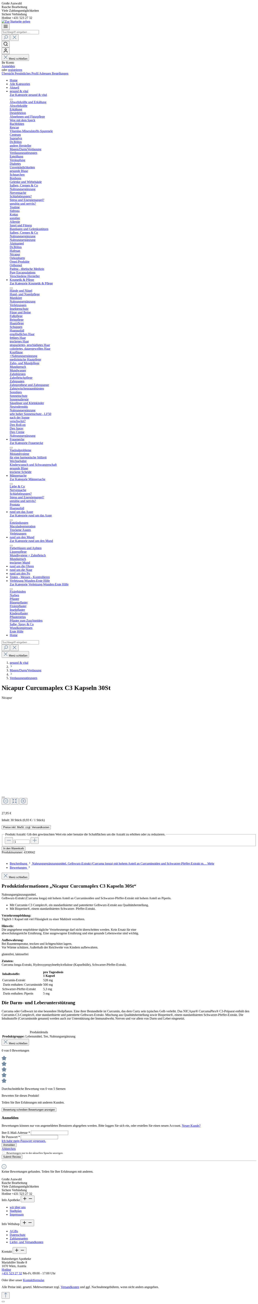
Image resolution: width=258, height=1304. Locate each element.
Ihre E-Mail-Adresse (16, 1132)
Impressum (17, 1214)
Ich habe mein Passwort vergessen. (24, 1141)
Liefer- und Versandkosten (26, 1242)
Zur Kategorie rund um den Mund (31, 541)
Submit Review (12, 1156)
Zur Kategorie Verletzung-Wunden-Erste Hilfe (39, 584)
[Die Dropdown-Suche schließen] (14, 37)
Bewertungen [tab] (19, 867)
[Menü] (6, 26)
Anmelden (8, 66)
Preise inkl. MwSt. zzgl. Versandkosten (26, 827)
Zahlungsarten (19, 1238)
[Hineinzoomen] (23, 801)
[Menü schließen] (11, 99)
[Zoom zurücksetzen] (14, 801)
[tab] (112, 863)
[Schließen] (3, 797)
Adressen (45, 73)
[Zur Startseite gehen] (16, 21)
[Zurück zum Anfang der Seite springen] (6, 1295)
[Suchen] (6, 37)
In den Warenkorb (13, 848)
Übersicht (8, 73)
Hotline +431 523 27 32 (12, 1271)
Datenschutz (17, 1235)
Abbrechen (9, 1148)
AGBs (14, 1231)
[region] (129, 758)
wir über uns (18, 1207)
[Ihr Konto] (6, 51)
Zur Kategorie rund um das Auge (31, 515)
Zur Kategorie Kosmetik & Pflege (31, 283)
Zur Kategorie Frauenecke (26, 443)
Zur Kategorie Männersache (27, 479)
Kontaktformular (33, 1280)
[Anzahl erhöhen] (35, 840)
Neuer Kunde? (191, 1125)
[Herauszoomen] (6, 801)
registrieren (15, 70)
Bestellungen (60, 73)
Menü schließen (18, 58)
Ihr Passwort (11, 1137)
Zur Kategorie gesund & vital (28, 94)
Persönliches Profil (27, 73)
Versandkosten (70, 1287)
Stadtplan (16, 1211)
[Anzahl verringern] (9, 840)
